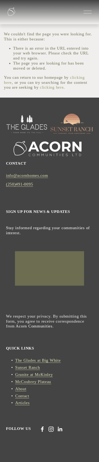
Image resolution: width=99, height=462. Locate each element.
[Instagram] (51, 429)
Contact (22, 396)
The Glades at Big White (38, 360)
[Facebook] (42, 429)
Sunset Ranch (27, 367)
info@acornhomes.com (27, 175)
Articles (22, 402)
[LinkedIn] (60, 429)
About (20, 388)
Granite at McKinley (34, 374)
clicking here (52, 87)
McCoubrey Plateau (33, 381)
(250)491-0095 (19, 184)
